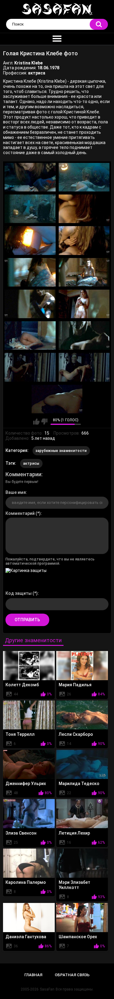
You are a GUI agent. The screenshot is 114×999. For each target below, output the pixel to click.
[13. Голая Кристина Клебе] (30, 367)
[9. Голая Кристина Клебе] (30, 304)
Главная (33, 975)
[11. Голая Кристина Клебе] (30, 335)
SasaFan (47, 989)
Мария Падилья (75, 684)
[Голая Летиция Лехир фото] (82, 813)
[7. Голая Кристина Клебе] (30, 272)
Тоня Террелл (20, 734)
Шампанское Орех (78, 936)
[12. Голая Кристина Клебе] (84, 335)
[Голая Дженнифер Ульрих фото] (29, 764)
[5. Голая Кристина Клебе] (30, 240)
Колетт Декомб (22, 684)
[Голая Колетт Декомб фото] (29, 665)
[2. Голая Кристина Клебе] (84, 177)
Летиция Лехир (74, 833)
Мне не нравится (44, 422)
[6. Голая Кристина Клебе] (84, 240)
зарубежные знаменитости (61, 451)
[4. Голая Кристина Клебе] (84, 209)
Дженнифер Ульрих (25, 783)
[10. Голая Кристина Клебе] (84, 304)
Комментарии (23, 474)
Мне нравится (36, 422)
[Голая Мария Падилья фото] (82, 665)
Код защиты (18, 593)
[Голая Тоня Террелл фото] (29, 715)
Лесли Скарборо (76, 734)
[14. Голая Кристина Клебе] (84, 367)
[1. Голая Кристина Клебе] (30, 177)
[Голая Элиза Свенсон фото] (29, 813)
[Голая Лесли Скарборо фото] (82, 715)
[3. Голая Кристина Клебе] (30, 209)
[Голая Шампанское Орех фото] (82, 917)
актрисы (31, 463)
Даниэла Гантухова (25, 936)
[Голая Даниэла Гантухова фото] (29, 917)
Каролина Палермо (25, 882)
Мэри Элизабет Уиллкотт (74, 885)
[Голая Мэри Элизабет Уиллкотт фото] (82, 863)
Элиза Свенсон (20, 833)
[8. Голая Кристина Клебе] (84, 272)
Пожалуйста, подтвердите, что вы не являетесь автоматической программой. (50, 561)
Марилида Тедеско (79, 783)
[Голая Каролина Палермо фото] (29, 863)
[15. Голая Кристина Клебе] (57, 399)
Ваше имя (15, 492)
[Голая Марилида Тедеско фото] (82, 764)
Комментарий (20, 513)
